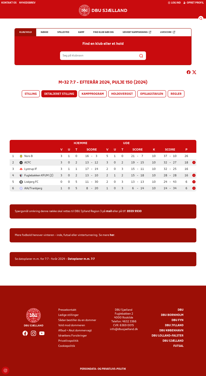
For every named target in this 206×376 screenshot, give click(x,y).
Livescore (166, 32)
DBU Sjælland (173, 341)
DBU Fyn (177, 320)
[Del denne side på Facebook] (189, 72)
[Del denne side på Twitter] (194, 72)
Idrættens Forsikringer (72, 335)
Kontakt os (9, 3)
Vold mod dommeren (71, 325)
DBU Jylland (174, 325)
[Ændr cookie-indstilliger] (5, 370)
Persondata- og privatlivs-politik (103, 369)
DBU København (171, 330)
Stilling (31, 94)
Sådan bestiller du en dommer (77, 320)
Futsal (178, 346)
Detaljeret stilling (59, 94)
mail (109, 211)
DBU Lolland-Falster (167, 335)
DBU (180, 310)
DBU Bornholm (172, 315)
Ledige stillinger (68, 315)
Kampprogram (93, 94)
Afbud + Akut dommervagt (75, 330)
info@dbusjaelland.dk (124, 329)
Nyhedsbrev (27, 3)
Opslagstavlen (151, 94)
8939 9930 (134, 211)
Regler (176, 94)
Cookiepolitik (66, 346)
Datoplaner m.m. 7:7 (81, 259)
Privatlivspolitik (68, 341)
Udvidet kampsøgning (135, 32)
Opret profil (195, 3)
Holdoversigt (122, 94)
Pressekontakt (67, 310)
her (112, 235)
